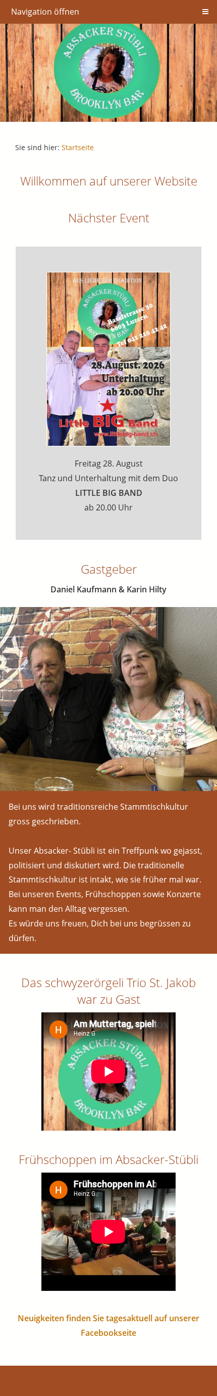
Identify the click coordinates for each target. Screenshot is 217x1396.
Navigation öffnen (45, 11)
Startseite (78, 147)
